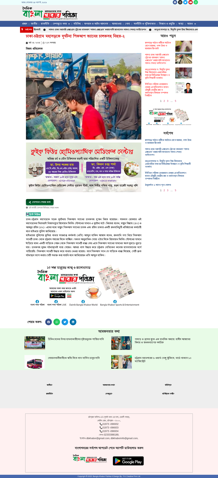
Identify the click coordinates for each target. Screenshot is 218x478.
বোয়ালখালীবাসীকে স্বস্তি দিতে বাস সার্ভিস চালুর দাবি (74, 358)
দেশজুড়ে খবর (60, 24)
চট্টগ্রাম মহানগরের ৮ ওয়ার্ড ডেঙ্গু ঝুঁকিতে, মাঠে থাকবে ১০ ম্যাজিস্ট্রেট (163, 359)
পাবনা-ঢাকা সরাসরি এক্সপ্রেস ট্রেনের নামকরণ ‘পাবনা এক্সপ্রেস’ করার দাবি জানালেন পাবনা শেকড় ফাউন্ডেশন (84, 30)
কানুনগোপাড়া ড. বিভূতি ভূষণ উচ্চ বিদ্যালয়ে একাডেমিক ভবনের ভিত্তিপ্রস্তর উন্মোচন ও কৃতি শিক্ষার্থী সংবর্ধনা (157, 74)
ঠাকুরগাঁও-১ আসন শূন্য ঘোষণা (158, 185)
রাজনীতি (45, 24)
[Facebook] (175, 2)
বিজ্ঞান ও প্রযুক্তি (167, 24)
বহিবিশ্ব (77, 24)
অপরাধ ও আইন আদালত (96, 24)
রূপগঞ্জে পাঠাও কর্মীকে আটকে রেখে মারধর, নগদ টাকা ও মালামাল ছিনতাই (158, 45)
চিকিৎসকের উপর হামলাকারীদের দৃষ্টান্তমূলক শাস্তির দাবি (76, 339)
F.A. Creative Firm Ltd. (131, 476)
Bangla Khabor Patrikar (102, 476)
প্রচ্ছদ (24, 24)
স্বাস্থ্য (180, 24)
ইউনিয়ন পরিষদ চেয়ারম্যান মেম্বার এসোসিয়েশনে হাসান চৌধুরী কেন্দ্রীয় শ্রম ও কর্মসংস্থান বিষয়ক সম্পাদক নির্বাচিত (156, 90)
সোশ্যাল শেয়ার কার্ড (41, 202)
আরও (190, 24)
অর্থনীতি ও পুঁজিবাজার (144, 24)
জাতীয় (34, 24)
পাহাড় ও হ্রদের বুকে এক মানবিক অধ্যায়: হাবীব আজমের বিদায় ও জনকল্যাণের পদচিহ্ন (162, 341)
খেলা (127, 24)
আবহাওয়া (116, 24)
